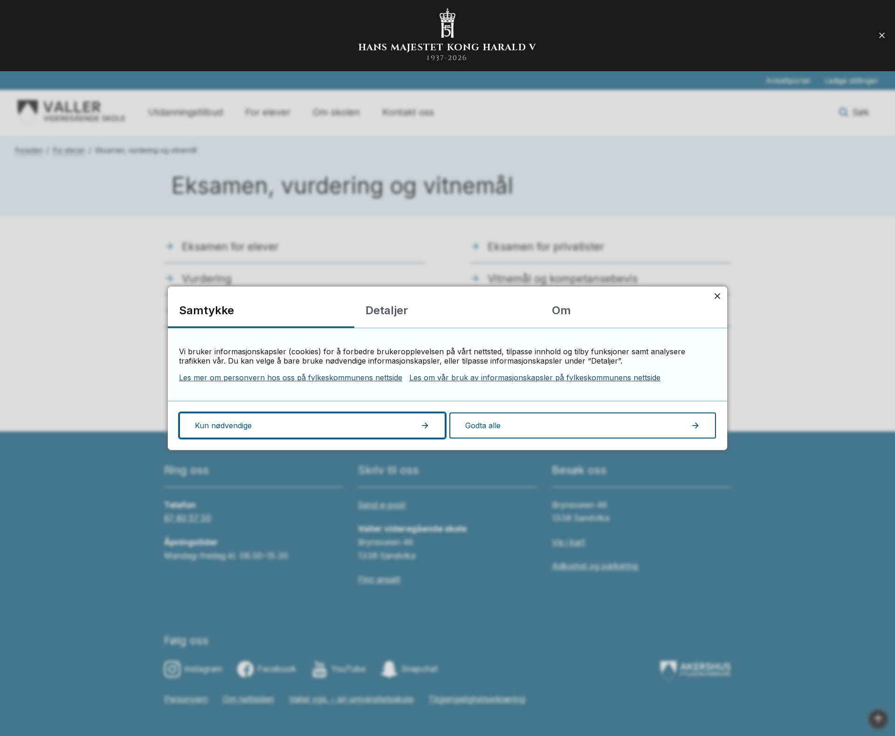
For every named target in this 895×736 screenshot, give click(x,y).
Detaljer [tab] (386, 310)
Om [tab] (561, 310)
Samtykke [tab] (206, 310)
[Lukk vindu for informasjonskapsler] (717, 296)
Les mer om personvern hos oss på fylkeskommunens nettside (290, 377)
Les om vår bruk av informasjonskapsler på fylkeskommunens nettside (535, 377)
